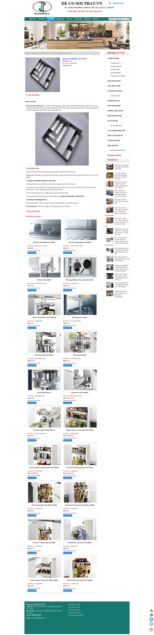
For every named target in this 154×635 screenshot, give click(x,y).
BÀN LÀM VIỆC (113, 145)
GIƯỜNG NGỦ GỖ (114, 101)
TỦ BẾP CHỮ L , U (116, 63)
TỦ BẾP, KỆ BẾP (113, 58)
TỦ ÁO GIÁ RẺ (115, 96)
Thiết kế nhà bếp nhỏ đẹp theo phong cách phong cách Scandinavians (121, 294)
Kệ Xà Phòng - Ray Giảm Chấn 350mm (80, 542)
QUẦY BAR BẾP (116, 73)
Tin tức (69, 19)
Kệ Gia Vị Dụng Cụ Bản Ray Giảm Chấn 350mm (44, 467)
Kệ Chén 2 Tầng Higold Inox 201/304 (80, 242)
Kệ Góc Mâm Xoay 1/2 (44, 392)
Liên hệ (95, 19)
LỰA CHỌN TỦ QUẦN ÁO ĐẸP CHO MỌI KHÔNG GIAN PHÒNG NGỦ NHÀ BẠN (121, 184)
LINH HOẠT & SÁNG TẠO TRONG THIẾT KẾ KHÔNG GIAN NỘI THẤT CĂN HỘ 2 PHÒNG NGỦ (117, 222)
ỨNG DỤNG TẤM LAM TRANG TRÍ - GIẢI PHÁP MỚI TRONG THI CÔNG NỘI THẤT (121, 231)
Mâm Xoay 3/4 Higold (79, 355)
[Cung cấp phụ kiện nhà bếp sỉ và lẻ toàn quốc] (62, 165)
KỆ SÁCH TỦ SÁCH (114, 155)
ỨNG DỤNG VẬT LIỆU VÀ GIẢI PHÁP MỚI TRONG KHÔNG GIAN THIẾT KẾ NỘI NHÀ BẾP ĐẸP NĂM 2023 (117, 241)
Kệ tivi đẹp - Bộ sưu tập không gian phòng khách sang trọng (122, 166)
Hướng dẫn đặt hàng (74, 612)
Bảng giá (87, 19)
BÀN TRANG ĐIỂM (114, 106)
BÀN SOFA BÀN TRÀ (115, 116)
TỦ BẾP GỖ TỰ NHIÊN (118, 76)
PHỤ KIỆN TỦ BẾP (114, 86)
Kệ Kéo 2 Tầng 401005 (44, 280)
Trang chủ (32, 19)
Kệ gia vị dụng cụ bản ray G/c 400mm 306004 (44, 580)
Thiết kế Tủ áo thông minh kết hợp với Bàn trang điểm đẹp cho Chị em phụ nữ (121, 276)
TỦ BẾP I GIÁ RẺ (116, 66)
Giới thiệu (42, 19)
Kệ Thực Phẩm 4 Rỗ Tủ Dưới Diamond (44, 317)
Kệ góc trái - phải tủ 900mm (79, 392)
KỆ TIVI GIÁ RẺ (113, 121)
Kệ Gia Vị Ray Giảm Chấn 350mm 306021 (79, 580)
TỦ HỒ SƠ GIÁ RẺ (114, 140)
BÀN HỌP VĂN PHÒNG (118, 150)
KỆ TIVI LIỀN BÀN (116, 125)
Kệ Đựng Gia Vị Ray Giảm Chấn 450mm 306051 (79, 505)
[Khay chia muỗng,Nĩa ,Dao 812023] (44, 75)
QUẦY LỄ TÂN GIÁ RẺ (115, 135)
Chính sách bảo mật (74, 607)
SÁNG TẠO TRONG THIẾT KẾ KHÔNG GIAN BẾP (121, 201)
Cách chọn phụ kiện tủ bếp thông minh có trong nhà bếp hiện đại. (122, 258)
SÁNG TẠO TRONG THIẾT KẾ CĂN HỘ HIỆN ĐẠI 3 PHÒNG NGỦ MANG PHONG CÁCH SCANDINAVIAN (117, 211)
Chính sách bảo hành (74, 610)
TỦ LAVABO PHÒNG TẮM (116, 130)
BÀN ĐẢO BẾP (115, 69)
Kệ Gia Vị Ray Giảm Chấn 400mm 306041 (44, 505)
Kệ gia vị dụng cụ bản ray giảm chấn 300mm (79, 430)
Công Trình (78, 19)
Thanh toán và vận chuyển (76, 615)
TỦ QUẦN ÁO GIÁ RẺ (115, 91)
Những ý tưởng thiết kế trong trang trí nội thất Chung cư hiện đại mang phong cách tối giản (122, 268)
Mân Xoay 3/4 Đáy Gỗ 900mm (44, 355)
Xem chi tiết (32, 253)
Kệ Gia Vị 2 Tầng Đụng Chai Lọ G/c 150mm (79, 467)
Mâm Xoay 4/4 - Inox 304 (79, 317)
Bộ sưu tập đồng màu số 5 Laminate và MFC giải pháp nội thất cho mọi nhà (122, 251)
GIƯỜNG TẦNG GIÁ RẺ (115, 111)
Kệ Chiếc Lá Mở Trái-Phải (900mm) (44, 430)
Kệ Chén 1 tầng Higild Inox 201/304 (44, 242)
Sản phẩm (51, 19)
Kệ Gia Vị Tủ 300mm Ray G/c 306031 (44, 542)
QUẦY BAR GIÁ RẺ (114, 81)
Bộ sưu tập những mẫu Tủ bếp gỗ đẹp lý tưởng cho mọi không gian (121, 284)
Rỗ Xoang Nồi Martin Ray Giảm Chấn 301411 (80, 280)
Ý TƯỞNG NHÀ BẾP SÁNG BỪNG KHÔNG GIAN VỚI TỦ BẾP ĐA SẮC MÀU (121, 176)
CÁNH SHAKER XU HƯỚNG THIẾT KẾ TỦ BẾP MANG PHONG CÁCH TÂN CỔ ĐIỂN (121, 193)
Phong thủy (60, 19)
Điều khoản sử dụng (74, 604)
